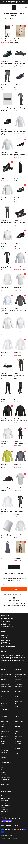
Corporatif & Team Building (5, 806)
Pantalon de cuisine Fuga (20, 108)
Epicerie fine (18, 679)
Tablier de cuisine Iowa (6, 557)
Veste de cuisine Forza (7, 154)
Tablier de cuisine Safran (7, 267)
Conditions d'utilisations (6, 686)
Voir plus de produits (14, 566)
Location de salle (5, 813)
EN (22, 7)
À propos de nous (5, 681)
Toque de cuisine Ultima (7, 535)
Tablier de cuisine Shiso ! (20, 443)
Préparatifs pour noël (6, 774)
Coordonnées (4, 839)
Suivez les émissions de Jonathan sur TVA (6, 708)
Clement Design (4, 38)
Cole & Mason (18, 736)
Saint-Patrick (4, 782)
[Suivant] (26, 2)
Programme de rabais (6, 699)
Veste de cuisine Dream (20, 267)
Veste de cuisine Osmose (7, 354)
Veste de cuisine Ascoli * (20, 310)
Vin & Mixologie (18, 684)
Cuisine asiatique (5, 731)
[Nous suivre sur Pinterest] (9, 818)
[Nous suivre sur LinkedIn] (20, 818)
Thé (2, 787)
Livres (16, 689)
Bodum (17, 731)
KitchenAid (17, 748)
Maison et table (18, 686)
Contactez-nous (5, 684)
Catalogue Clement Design (5, 704)
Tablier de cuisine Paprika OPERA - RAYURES (18, 513)
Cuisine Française (5, 733)
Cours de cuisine (5, 795)
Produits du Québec (5, 777)
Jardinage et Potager (6, 762)
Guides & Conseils (5, 672)
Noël (2, 769)
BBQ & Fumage (18, 691)
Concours (3, 679)
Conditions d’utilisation (5, 838)
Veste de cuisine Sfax (6, 511)
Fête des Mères (4, 750)
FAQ (2, 696)
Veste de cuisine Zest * (20, 289)
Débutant (3, 741)
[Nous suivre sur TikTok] (16, 818)
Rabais (16, 706)
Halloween (3, 757)
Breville (16, 733)
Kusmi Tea (17, 751)
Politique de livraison (5, 694)
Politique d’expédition (16, 838)
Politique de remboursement (6, 837)
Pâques (3, 772)
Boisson (17, 681)
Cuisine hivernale (5, 736)
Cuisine (17, 672)
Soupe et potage (5, 784)
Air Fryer (17, 719)
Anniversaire (4, 716)
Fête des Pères (4, 752)
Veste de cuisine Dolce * (20, 488)
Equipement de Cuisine (6, 674)
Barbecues (17, 729)
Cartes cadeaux (18, 703)
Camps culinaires (5, 800)
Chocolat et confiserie (20, 676)
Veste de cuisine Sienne (20, 131)
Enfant (16, 696)
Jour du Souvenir (5, 765)
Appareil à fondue (19, 721)
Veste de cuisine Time (6, 333)
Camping (3, 726)
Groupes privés (4, 803)
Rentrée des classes (5, 779)
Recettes (3, 676)
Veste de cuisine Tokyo (20, 535)
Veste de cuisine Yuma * (20, 466)
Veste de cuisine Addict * (20, 354)
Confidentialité (4, 689)
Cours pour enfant (5, 798)
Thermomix (17, 753)
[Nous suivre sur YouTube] (13, 818)
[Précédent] (1, 2)
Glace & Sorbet (4, 755)
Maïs (2, 767)
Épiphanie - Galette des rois (6, 747)
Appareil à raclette (19, 724)
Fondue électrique (19, 746)
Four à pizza (18, 743)
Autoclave (17, 726)
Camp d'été (3, 724)
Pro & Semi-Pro (18, 699)
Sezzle (2, 701)
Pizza (16, 694)
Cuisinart (17, 738)
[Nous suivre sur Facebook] (2, 818)
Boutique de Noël (5, 721)
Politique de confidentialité (19, 837)
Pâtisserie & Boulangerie (20, 674)
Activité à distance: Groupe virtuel (5, 810)
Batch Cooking (4, 719)
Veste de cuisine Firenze (7, 199)
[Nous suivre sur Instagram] (6, 818)
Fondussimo (18, 741)
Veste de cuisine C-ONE (20, 333)
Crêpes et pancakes (5, 729)
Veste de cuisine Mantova (20, 420)
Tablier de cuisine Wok (6, 40)
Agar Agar (17, 716)
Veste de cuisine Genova (7, 289)
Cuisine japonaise (5, 738)
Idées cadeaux (18, 701)
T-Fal (16, 756)
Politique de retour (5, 691)
